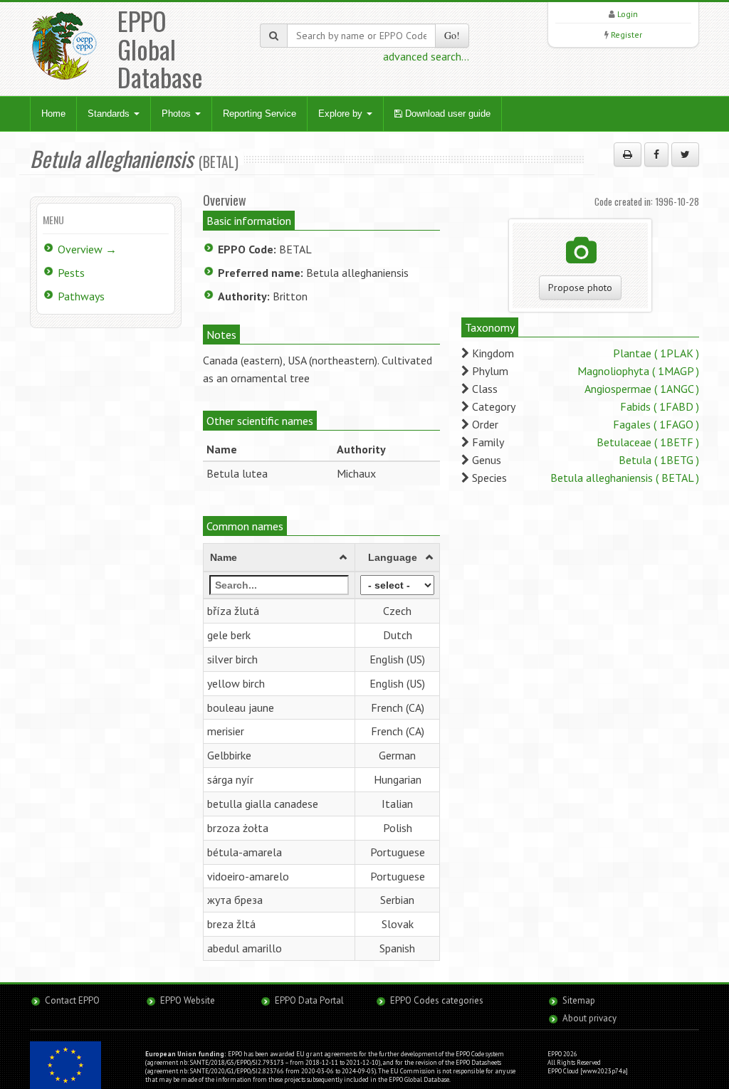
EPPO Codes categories (436, 1000)
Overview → (87, 249)
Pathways (81, 296)
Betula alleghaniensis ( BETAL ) (624, 477)
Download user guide (446, 113)
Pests (71, 272)
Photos (178, 113)
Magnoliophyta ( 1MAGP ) (638, 371)
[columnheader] (279, 558)
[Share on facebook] (656, 154)
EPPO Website (187, 1000)
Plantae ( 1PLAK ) (656, 353)
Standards (110, 113)
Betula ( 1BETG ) (659, 460)
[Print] (627, 154)
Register (626, 34)
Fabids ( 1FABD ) (659, 406)
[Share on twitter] (685, 154)
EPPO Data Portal (309, 1000)
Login (627, 14)
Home (53, 113)
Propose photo (580, 287)
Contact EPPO (72, 1000)
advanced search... (426, 56)
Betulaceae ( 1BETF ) (648, 442)
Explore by (341, 113)
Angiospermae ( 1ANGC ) (641, 389)
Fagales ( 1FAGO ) (656, 424)
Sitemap (578, 1000)
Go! (452, 35)
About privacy (589, 1018)
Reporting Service (259, 113)
